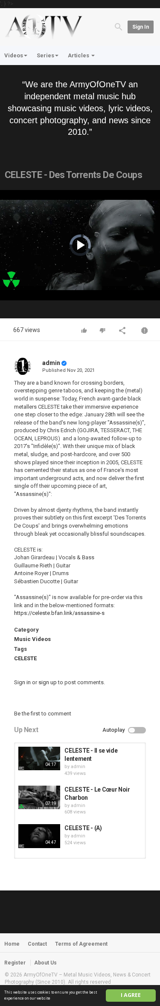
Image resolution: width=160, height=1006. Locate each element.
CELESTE (25, 658)
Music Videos (32, 639)
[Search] (118, 26)
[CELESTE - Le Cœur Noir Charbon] (39, 797)
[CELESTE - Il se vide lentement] (39, 758)
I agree (131, 995)
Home (12, 944)
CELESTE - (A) (83, 828)
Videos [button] (13, 55)
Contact (37, 944)
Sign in (140, 27)
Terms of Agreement (81, 944)
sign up (47, 682)
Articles (79, 55)
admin (51, 362)
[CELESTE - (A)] (39, 836)
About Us (45, 963)
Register (15, 963)
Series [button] (45, 55)
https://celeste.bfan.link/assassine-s (59, 613)
